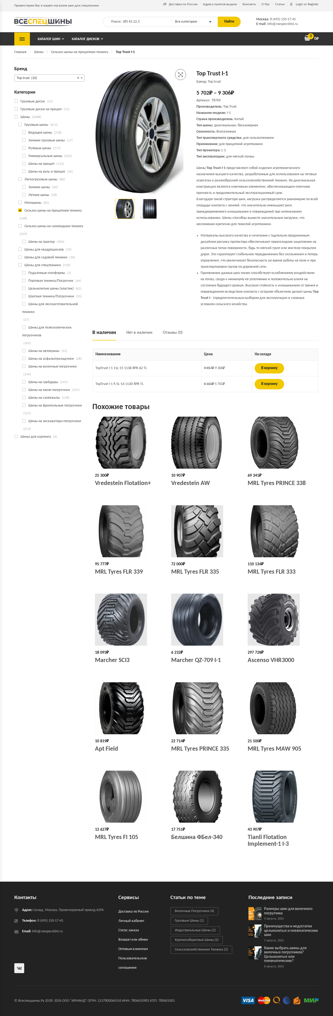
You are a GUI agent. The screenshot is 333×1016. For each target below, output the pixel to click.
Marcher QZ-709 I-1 (196, 660)
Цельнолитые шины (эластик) (51, 289)
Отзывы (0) (173, 333)
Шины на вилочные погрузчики (52, 367)
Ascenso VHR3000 (271, 660)
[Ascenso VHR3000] (282, 620)
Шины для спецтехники (42, 265)
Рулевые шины (39, 148)
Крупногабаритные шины (197, 940)
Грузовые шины (36, 125)
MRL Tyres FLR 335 (195, 572)
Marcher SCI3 (112, 660)
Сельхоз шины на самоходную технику (53, 226)
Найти (229, 22)
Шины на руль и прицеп (46, 172)
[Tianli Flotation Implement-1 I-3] (282, 797)
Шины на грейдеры (43, 382)
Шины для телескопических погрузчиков (47, 331)
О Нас (265, 4)
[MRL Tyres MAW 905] (282, 708)
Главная (20, 52)
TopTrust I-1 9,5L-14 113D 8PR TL (119, 384)
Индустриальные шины (195, 930)
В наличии (104, 332)
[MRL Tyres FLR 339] (129, 531)
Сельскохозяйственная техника (201, 950)
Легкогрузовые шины (40, 179)
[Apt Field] (129, 708)
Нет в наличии (139, 333)
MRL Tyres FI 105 (116, 837)
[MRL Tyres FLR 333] (282, 531)
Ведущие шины (40, 133)
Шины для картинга (36, 437)
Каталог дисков (85, 39)
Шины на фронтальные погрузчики (55, 406)
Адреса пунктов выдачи (220, 4)
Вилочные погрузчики (194, 911)
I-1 (229, 113)
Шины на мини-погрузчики (49, 390)
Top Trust (229, 107)
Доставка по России (183, 4)
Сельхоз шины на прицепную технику (79, 52)
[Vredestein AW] (205, 443)
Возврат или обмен (133, 940)
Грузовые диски (33, 101)
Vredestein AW (190, 483)
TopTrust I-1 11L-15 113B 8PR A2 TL (121, 368)
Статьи (280, 4)
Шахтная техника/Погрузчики (51, 296)
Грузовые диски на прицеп (41, 109)
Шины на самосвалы (44, 398)
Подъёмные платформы (46, 273)
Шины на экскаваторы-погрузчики (54, 421)
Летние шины (38, 195)
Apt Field (106, 749)
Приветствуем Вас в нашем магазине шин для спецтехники (56, 5)
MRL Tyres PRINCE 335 (200, 749)
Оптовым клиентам (133, 949)
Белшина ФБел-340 (196, 837)
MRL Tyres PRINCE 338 (277, 483)
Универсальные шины (45, 156)
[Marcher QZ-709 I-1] (205, 620)
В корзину (269, 368)
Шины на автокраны (43, 351)
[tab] (106, 335)
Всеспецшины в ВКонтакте (19, 968)
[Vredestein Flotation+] (129, 443)
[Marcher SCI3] (129, 620)
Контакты (249, 4)
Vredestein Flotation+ (123, 483)
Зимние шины (39, 187)
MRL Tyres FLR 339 (119, 572)
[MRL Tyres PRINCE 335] (205, 708)
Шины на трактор (41, 242)
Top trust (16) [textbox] (48, 78)
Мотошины (32, 203)
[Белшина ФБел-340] (205, 797)
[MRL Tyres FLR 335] (205, 531)
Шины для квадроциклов (44, 250)
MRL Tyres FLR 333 (272, 572)
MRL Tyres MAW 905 (274, 749)
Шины (38, 52)
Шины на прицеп (41, 164)
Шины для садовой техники (45, 257)
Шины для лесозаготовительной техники (50, 308)
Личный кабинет (131, 921)
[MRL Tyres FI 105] (129, 797)
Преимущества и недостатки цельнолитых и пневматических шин (291, 931)
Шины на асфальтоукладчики (51, 359)
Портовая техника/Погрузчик (50, 281)
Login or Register (307, 4)
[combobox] (49, 78)
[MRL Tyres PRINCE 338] (282, 443)
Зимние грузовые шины (46, 140)
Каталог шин (49, 39)
